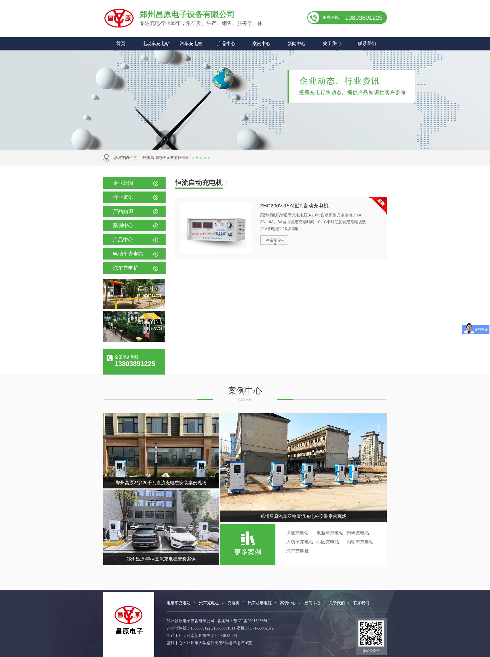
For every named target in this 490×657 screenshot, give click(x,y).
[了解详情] (274, 244)
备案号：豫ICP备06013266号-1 (244, 621)
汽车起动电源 (260, 603)
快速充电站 (297, 532)
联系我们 (367, 43)
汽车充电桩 (191, 43)
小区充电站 (327, 541)
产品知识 (123, 211)
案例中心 (261, 43)
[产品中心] (134, 307)
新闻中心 (297, 43)
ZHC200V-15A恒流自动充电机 (294, 206)
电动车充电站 (156, 43)
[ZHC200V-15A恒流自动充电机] (216, 252)
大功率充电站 (299, 541)
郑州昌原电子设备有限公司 (166, 158)
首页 (120, 43)
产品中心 (226, 43)
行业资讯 (123, 197)
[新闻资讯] (134, 340)
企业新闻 (123, 183)
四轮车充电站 (360, 541)
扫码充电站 (358, 532)
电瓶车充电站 (330, 532)
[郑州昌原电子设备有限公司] (128, 620)
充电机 (233, 603)
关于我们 (332, 43)
